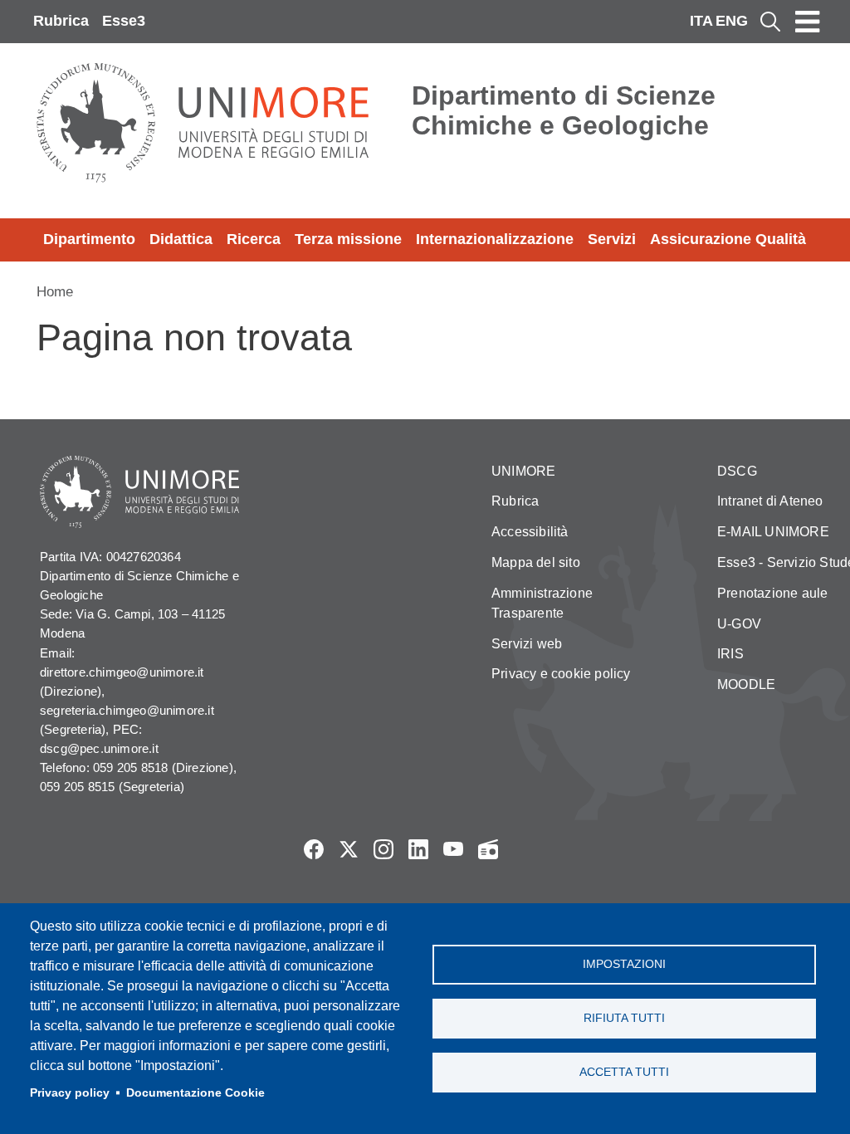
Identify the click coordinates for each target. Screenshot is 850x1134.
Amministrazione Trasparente (542, 603)
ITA (701, 20)
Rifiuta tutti (624, 1018)
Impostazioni (624, 964)
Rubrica (61, 20)
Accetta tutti (624, 1072)
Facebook (314, 849)
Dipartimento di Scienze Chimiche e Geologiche (564, 110)
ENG (732, 20)
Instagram (383, 849)
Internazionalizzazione (495, 239)
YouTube (453, 849)
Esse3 (123, 20)
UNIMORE (523, 471)
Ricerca (254, 239)
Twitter (348, 849)
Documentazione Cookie (195, 1093)
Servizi (612, 239)
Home (55, 292)
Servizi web (526, 644)
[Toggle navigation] (807, 21)
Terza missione (348, 239)
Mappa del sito (535, 562)
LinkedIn (418, 849)
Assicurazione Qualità (728, 239)
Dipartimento (89, 239)
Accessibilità (530, 532)
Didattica (180, 239)
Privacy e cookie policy (561, 674)
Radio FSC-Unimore (488, 849)
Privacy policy (70, 1093)
